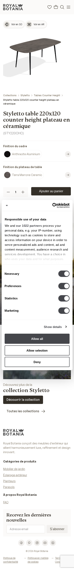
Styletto (25, 95)
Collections (10, 95)
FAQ (5, 502)
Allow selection (37, 350)
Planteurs (9, 481)
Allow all (37, 338)
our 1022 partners (29, 225)
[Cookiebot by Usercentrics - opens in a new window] (52, 205)
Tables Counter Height (47, 95)
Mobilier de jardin (14, 469)
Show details (53, 326)
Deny (37, 362)
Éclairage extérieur (15, 475)
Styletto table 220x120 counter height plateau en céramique (31, 101)
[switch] (63, 286)
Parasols (9, 487)
